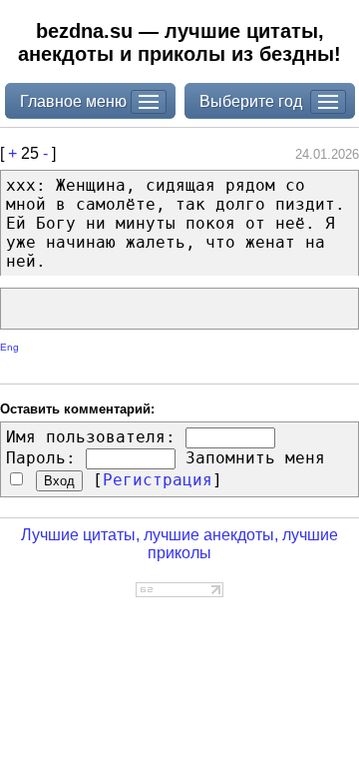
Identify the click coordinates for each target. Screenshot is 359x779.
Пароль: (41, 457)
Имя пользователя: (91, 436)
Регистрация (157, 479)
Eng (9, 347)
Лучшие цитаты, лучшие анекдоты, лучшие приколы (179, 543)
